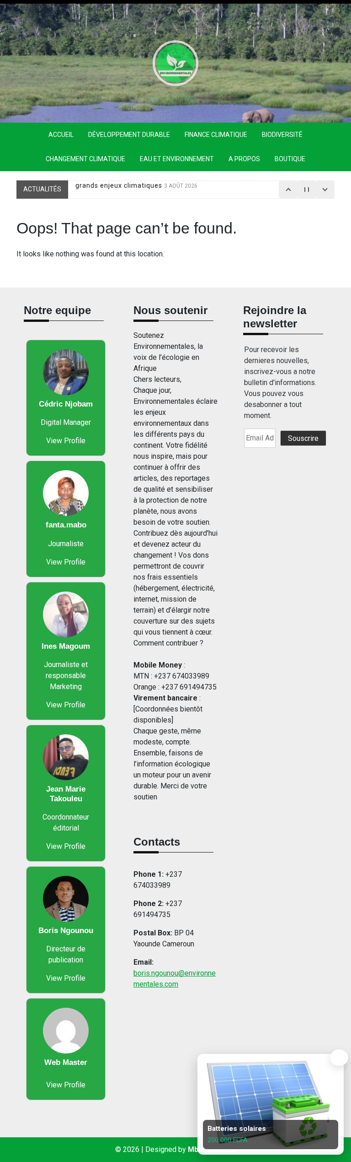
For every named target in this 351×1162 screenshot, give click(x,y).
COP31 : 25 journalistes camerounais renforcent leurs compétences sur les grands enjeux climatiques (199, 193)
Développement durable (129, 134)
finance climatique (216, 134)
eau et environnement (177, 159)
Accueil (61, 134)
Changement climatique (85, 159)
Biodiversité (282, 134)
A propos (244, 159)
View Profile (65, 440)
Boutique (290, 159)
